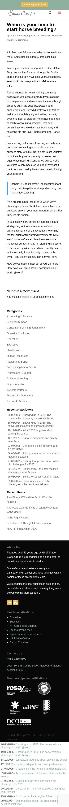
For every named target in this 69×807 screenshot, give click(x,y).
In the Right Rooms (18, 517)
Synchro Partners (17, 390)
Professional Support (19, 373)
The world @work (17, 401)
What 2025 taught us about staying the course (42, 759)
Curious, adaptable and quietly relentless (39, 764)
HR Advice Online (19, 638)
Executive (46, 35)
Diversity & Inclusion (18, 333)
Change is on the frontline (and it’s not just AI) (41, 768)
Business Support (17, 322)
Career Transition (19, 642)
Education (12, 339)
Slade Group (17, 735)
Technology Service (20, 630)
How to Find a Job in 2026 (22, 528)
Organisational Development (25, 634)
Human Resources (17, 356)
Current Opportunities (34, 4)
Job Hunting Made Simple (21, 367)
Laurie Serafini (17, 35)
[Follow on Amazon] (15, 602)
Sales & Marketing (17, 378)
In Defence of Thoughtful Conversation (29, 523)
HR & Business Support (23, 625)
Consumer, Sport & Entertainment (26, 327)
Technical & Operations (20, 395)
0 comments (22, 40)
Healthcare (13, 350)
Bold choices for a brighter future (41, 476)
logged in (27, 296)
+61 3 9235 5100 (16, 658)
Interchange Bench (17, 361)
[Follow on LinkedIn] (9, 602)
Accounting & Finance (19, 316)
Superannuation (16, 384)
